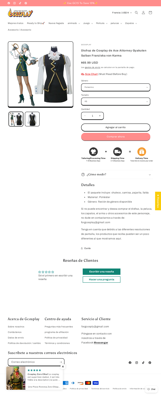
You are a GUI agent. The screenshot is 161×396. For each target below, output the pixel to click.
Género (84, 81)
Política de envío (120, 389)
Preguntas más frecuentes (59, 326)
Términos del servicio (100, 389)
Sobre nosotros (16, 326)
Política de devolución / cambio (24, 343)
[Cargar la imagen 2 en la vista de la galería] (32, 119)
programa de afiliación (57, 332)
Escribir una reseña (101, 271)
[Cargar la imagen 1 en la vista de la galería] (16, 119)
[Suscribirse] (60, 362)
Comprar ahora (116, 136)
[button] (73, 23)
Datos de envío (16, 338)
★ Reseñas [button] (158, 201)
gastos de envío (92, 67)
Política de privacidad (56, 338)
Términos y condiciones (57, 343)
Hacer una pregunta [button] (101, 279)
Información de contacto (140, 389)
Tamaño (85, 95)
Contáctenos (15, 332)
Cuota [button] (87, 248)
